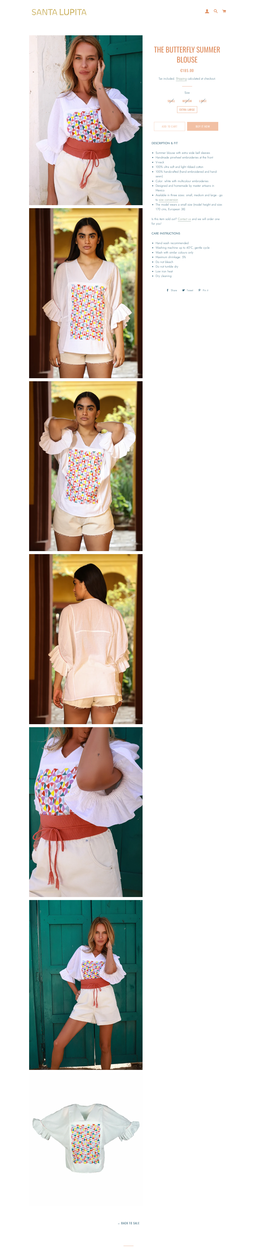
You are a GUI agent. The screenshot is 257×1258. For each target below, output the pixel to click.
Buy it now (203, 126)
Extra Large (187, 109)
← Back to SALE (128, 1223)
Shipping (181, 78)
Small (171, 101)
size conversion (168, 200)
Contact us (184, 219)
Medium (187, 101)
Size (187, 92)
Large (203, 101)
